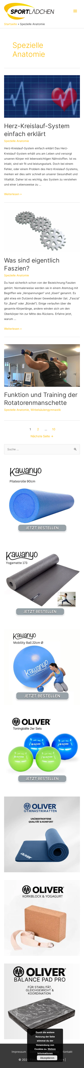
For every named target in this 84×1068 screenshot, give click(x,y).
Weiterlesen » (13, 194)
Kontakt (67, 1051)
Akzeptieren (47, 1058)
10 (53, 429)
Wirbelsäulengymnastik (46, 409)
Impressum (19, 1051)
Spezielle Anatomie (16, 141)
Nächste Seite (42, 436)
